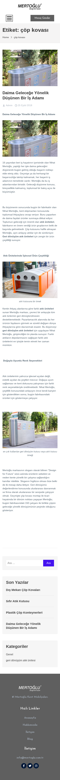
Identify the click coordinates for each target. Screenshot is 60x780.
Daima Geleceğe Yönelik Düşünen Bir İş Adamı (25, 95)
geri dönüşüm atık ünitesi (21, 660)
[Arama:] (24, 563)
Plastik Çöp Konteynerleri (24, 612)
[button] (30, 718)
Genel (9, 654)
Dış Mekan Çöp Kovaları (23, 590)
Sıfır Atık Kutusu (17, 601)
